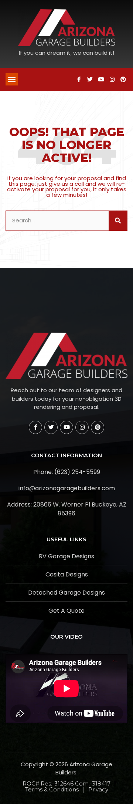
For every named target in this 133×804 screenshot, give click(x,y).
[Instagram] (112, 79)
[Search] (118, 221)
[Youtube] (100, 79)
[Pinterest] (123, 79)
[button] (12, 79)
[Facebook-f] (78, 79)
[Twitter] (89, 79)
